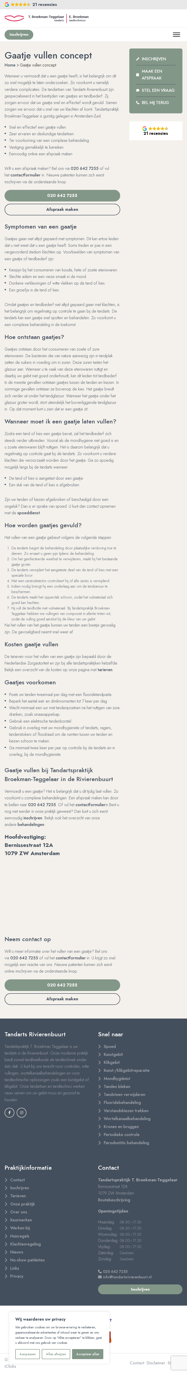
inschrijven (32, 818)
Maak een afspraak (152, 74)
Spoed (110, 1046)
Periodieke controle (122, 1135)
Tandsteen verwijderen (124, 1095)
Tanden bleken (117, 1087)
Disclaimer (156, 1363)
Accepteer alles (87, 1354)
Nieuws (16, 1252)
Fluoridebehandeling (122, 1103)
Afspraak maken (62, 209)
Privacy (16, 1276)
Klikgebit (112, 1062)
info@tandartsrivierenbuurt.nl (127, 1277)
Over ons (18, 1212)
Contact (17, 1180)
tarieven (105, 670)
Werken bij (20, 1228)
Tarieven (18, 1196)
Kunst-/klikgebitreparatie (127, 1070)
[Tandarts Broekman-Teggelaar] (46, 18)
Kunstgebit (113, 1054)
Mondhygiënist (117, 1079)
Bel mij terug (155, 103)
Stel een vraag (158, 90)
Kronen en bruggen (121, 1127)
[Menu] (176, 34)
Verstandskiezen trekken (126, 1111)
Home (10, 65)
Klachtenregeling (25, 1244)
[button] (31, 4)
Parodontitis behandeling (126, 1143)
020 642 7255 (85, 168)
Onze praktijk (22, 1204)
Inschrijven (154, 59)
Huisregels (19, 1236)
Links (14, 1268)
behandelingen (31, 825)
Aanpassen (28, 1354)
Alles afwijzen (56, 1354)
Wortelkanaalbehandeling (127, 1119)
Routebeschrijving (114, 1200)
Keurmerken (21, 1220)
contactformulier (25, 175)
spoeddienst (28, 513)
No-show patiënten (27, 1260)
